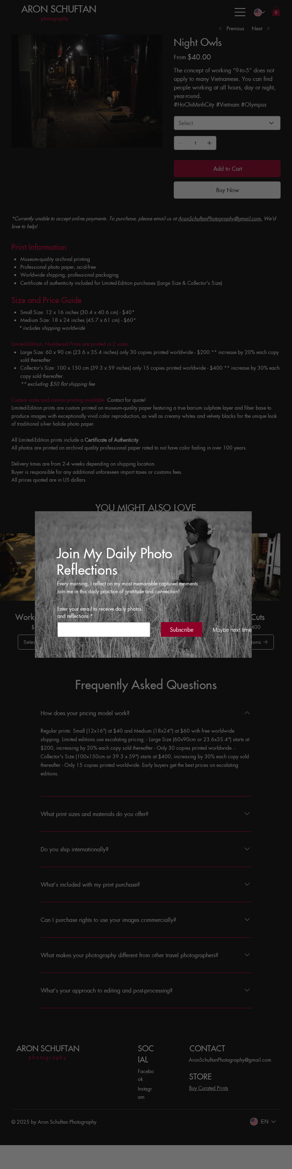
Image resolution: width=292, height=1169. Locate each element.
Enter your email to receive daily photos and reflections (99, 612)
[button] (227, 630)
